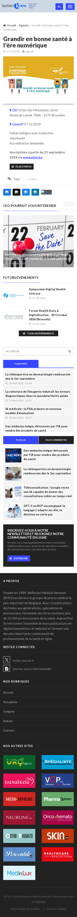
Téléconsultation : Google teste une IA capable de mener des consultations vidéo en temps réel (48, 492)
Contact (8, 730)
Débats (8, 721)
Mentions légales (57, 908)
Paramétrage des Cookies (25, 908)
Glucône (41, 901)
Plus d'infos (23, 166)
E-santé (32, 179)
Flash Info (21, 363)
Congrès (9, 711)
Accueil (11, 25)
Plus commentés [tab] (56, 440)
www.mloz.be (33, 157)
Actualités (10, 702)
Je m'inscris (20, 558)
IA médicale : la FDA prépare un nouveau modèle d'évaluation (33, 411)
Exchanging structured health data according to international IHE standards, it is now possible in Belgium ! (38, 259)
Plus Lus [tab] (21, 440)
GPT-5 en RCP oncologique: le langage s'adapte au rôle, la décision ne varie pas (44, 510)
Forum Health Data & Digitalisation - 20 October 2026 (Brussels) (48, 315)
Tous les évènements (40, 333)
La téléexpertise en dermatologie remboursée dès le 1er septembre (37, 376)
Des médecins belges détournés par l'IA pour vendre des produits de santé (36, 428)
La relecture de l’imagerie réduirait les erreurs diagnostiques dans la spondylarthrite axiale (37, 394)
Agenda (23, 25)
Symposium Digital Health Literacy (47, 291)
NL (59, 6)
